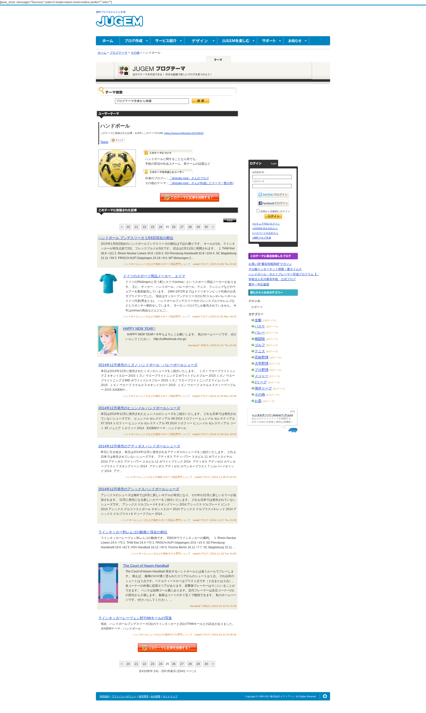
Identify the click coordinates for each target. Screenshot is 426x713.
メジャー (261, 376)
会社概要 (155, 696)
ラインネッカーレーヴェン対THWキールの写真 (135, 618)
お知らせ (296, 40)
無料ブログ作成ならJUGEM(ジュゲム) (119, 24)
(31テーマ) (279, 388)
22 (144, 227)
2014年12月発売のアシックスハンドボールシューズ (138, 489)
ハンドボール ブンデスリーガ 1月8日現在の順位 (135, 238)
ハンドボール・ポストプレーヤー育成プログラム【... (283, 274)
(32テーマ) (272, 339)
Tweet (104, 142)
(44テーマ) (272, 351)
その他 (260, 394)
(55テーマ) (272, 345)
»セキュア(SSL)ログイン (266, 223)
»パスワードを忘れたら (265, 233)
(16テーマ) (275, 357)
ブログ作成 (135, 40)
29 (198, 227)
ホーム (108, 40)
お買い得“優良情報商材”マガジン (270, 264)
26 (174, 227)
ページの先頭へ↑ (325, 696)
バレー (260, 332)
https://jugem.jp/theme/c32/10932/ (184, 133)
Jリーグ (261, 382)
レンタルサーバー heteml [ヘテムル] (272, 415)
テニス (260, 351)
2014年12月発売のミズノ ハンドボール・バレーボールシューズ (147, 365)
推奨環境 (143, 696)
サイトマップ (170, 696)
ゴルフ (260, 345)
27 (182, 227)
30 (206, 227)
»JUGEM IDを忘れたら (265, 228)
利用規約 (104, 696)
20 (128, 227)
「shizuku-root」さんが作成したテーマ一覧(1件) (201, 183)
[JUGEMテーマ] (218, 59)
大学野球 (261, 363)
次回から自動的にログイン (275, 211)
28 (190, 227)
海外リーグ (263, 388)
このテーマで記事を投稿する (189, 197)
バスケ (260, 326)
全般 (258, 320)
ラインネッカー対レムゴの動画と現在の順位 (132, 532)
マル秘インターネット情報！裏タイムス (275, 269)
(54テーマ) (274, 382)
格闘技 (260, 339)
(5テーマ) (274, 363)
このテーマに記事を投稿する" (167, 647)
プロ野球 (261, 370)
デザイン (200, 40)
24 (160, 227)
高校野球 (261, 357)
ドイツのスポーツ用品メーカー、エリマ (154, 276)
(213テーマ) (272, 394)
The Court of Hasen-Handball (146, 565)
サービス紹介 (167, 40)
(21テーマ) (272, 332)
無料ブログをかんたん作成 (110, 12)
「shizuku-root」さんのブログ (189, 178)
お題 (258, 401)
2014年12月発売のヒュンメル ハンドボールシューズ (139, 408)
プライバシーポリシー (124, 696)
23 (152, 227)
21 (136, 227)
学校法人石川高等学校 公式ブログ (272, 279)
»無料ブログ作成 (261, 237)
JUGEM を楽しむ (237, 40)
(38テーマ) (272, 326)
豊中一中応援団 (258, 284)
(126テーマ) (269, 320)
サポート (270, 40)
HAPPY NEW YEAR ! (139, 328)
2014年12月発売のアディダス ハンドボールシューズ (139, 446)
